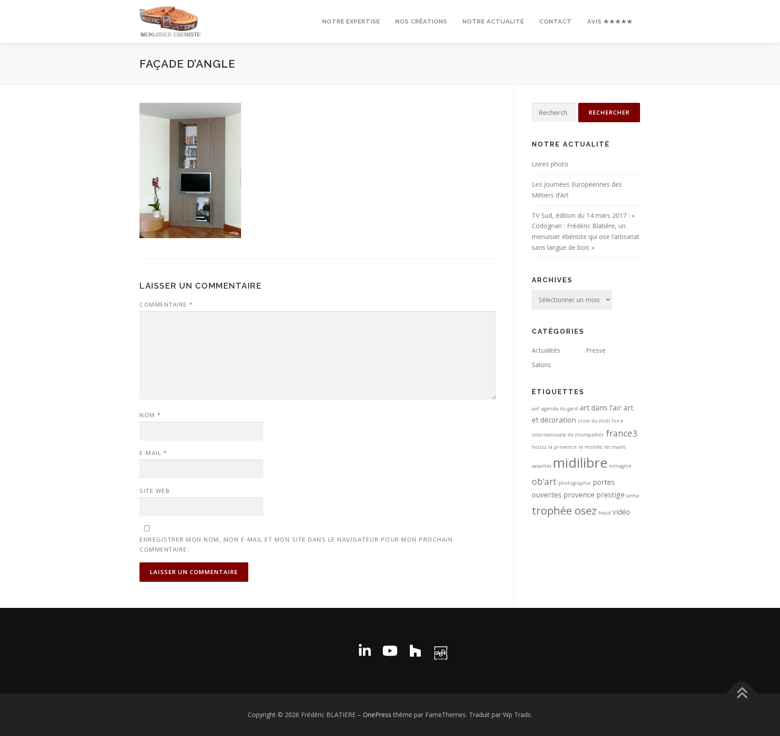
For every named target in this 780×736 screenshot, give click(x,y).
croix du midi (594, 421)
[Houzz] (415, 651)
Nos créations (421, 21)
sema (633, 495)
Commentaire (166, 304)
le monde (590, 447)
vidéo (621, 512)
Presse (596, 350)
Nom (150, 415)
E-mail (153, 453)
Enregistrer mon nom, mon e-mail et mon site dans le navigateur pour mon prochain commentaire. (296, 544)
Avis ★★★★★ (610, 21)
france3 (621, 433)
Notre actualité (493, 21)
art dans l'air (601, 408)
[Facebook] (339, 651)
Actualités (546, 350)
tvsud (605, 513)
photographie (574, 483)
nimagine (620, 466)
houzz (539, 447)
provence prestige (594, 495)
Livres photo (550, 164)
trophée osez (564, 510)
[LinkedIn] (364, 651)
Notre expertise (351, 21)
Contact (555, 21)
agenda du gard (559, 408)
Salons (541, 364)
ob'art (544, 481)
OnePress (377, 714)
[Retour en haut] (742, 694)
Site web (154, 491)
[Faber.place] (440, 651)
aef (535, 408)
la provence (562, 447)
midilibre (580, 463)
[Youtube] (390, 651)
